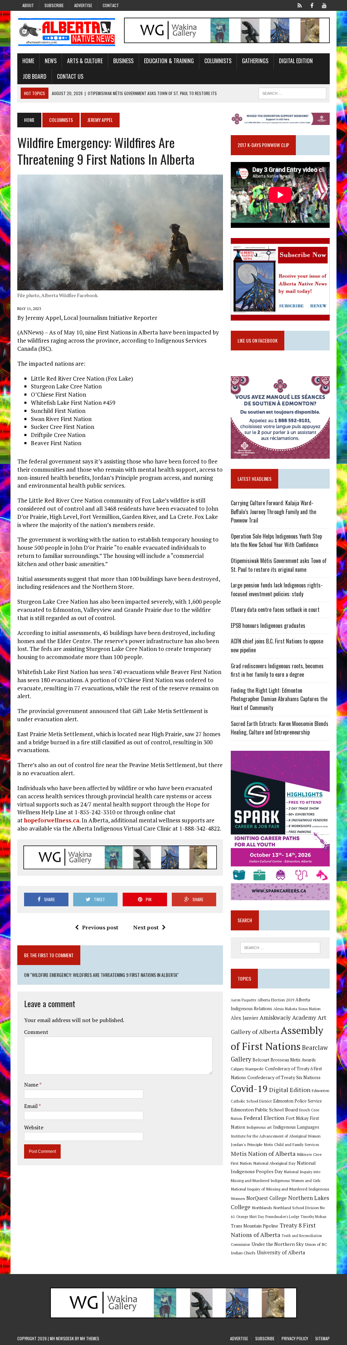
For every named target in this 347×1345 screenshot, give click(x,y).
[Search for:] (280, 947)
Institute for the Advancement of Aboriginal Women (276, 1136)
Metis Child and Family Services (291, 1144)
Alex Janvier (244, 1018)
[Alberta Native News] (66, 32)
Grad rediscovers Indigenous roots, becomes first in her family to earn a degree (277, 670)
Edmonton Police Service (297, 1101)
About (28, 5)
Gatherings (255, 61)
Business (123, 61)
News (51, 61)
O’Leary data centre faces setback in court (275, 609)
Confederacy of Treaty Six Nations (284, 1077)
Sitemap (322, 1338)
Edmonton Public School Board (264, 1109)
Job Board (34, 76)
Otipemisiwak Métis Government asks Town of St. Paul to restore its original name (279, 565)
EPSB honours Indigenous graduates (268, 625)
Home (28, 61)
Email (31, 1106)
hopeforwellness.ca (51, 820)
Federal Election (264, 1118)
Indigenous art (259, 1127)
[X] (299, 5)
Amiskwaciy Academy (288, 1017)
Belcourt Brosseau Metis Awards (284, 1060)
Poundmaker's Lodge (282, 1216)
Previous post (100, 927)
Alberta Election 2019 (276, 999)
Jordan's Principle (247, 1144)
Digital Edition (296, 61)
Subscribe (54, 5)
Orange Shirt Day (250, 1216)
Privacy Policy (295, 1338)
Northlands (262, 1207)
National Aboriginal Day (274, 1163)
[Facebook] (312, 5)
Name (31, 1084)
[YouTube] (324, 5)
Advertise (83, 5)
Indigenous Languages (296, 1127)
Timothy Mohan (313, 1216)
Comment (36, 1032)
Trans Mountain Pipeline (254, 1226)
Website (33, 1127)
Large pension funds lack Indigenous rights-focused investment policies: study (277, 589)
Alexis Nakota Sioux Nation (297, 1008)
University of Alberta (281, 1252)
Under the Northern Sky (277, 1244)
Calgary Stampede (247, 1068)
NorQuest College (266, 1198)
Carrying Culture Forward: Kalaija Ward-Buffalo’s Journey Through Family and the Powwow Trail (273, 511)
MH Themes (89, 1338)
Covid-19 (249, 1089)
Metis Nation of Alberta (263, 1153)
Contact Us (70, 76)
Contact (111, 5)
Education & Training (169, 61)
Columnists (217, 61)
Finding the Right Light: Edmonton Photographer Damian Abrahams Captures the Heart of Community (279, 699)
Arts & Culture (85, 61)
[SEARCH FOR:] (292, 92)
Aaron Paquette (243, 1000)
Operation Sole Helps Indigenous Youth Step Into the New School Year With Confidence (276, 540)
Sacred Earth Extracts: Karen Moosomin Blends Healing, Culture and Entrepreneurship (279, 728)
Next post (146, 927)
